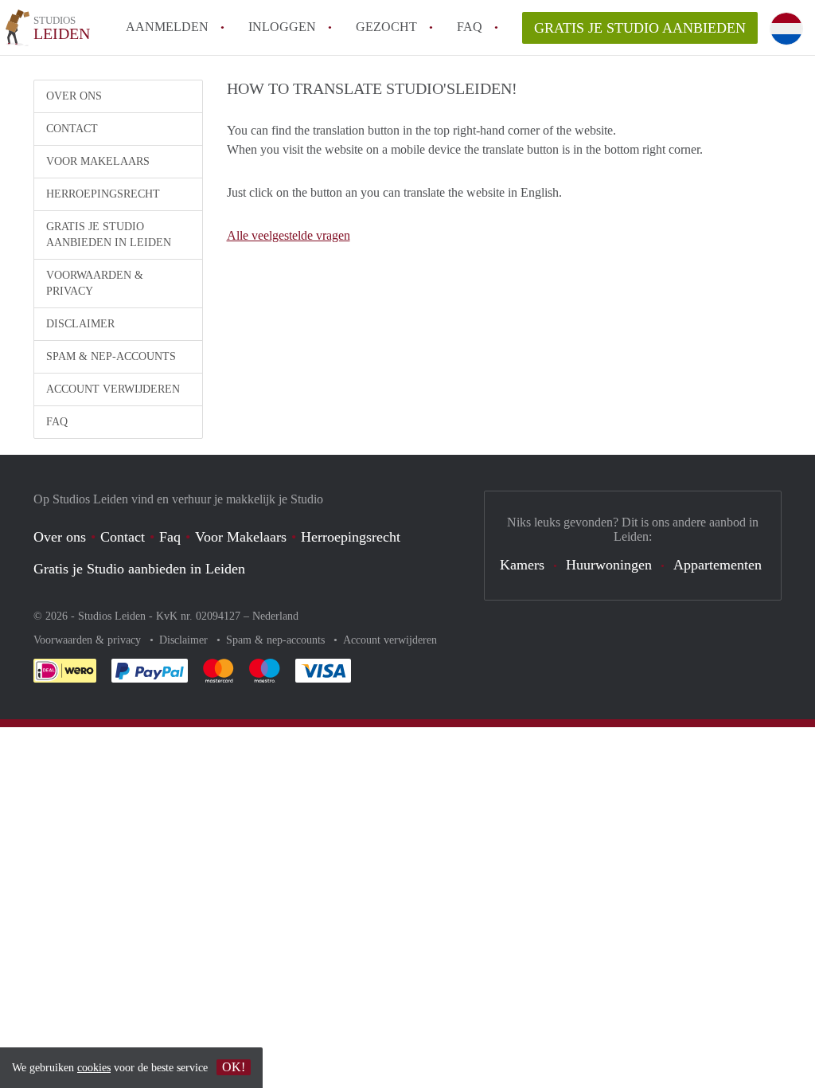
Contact (72, 129)
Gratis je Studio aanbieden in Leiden (108, 235)
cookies (94, 1068)
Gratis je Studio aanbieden (640, 28)
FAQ (469, 26)
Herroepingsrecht (103, 194)
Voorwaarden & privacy (94, 283)
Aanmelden (167, 26)
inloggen (282, 26)
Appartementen (717, 565)
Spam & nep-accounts (111, 356)
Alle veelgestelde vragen (288, 235)
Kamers (522, 565)
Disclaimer (80, 324)
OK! (233, 1067)
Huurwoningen (609, 565)
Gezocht (386, 26)
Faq (170, 537)
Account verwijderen (113, 389)
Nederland (275, 616)
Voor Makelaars (98, 161)
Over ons (74, 96)
